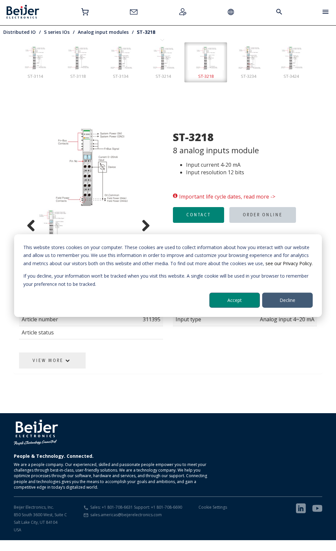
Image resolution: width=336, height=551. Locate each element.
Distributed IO (19, 32)
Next (159, 166)
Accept (234, 300)
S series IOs (57, 32)
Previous (17, 166)
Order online (263, 214)
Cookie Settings (213, 507)
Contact (198, 214)
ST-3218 (146, 32)
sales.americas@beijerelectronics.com (126, 515)
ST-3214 (163, 76)
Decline (287, 300)
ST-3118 (78, 76)
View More (48, 360)
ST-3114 (35, 76)
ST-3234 (248, 76)
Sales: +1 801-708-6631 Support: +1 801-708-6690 (136, 507)
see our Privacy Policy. (289, 263)
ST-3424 (291, 76)
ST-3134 (120, 76)
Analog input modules (103, 32)
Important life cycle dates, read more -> (227, 196)
